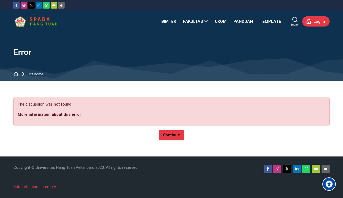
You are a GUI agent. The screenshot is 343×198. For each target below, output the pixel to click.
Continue (171, 135)
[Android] (54, 5)
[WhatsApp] (46, 5)
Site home (35, 74)
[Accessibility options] (329, 184)
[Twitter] (31, 5)
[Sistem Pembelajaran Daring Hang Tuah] (35, 21)
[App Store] (61, 5)
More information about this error (49, 114)
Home (17, 74)
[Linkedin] (39, 5)
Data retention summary (34, 186)
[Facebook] (16, 5)
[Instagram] (24, 5)
